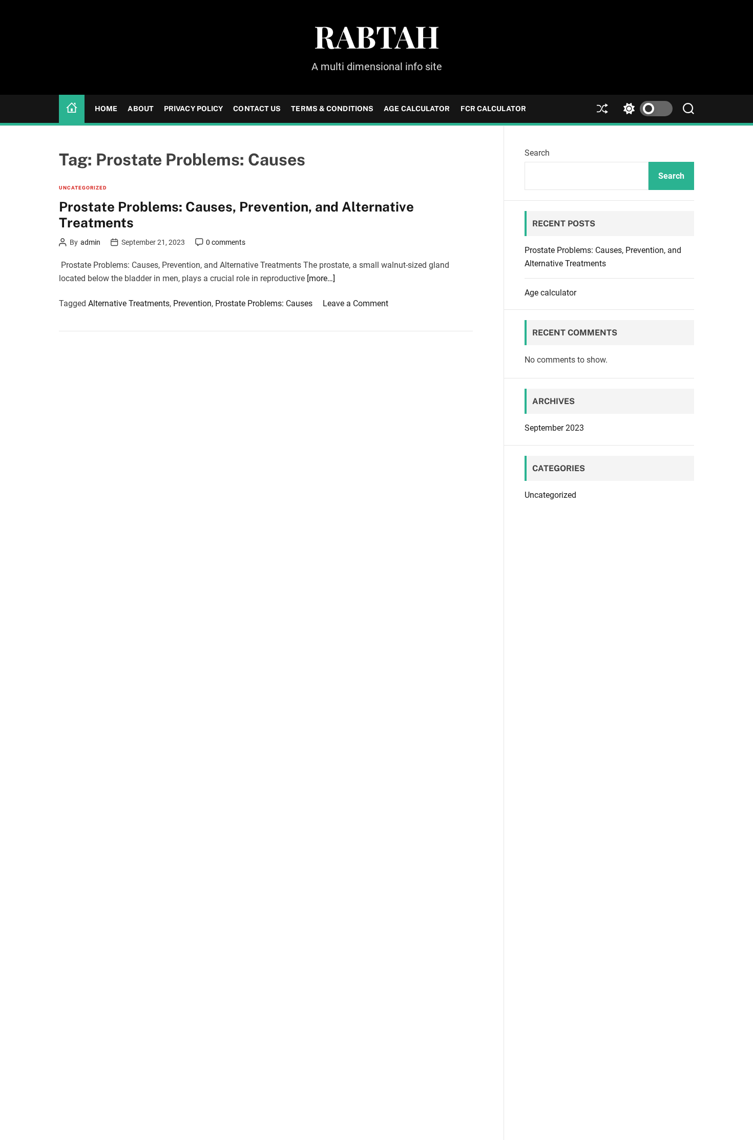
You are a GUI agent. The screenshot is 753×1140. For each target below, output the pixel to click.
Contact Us (257, 108)
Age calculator (417, 108)
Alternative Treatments (129, 303)
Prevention (192, 303)
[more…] (321, 278)
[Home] (71, 108)
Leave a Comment (355, 303)
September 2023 (554, 428)
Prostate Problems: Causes (263, 303)
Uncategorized (83, 188)
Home (106, 108)
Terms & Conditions (332, 108)
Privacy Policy (193, 108)
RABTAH (377, 35)
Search (537, 153)
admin (90, 242)
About (141, 108)
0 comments (225, 242)
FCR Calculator (493, 108)
